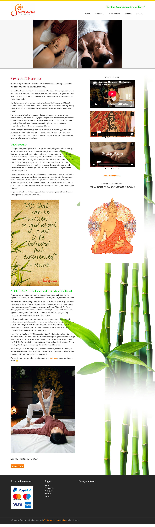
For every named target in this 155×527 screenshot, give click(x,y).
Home (87, 13)
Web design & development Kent (55, 520)
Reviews (128, 13)
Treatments (100, 13)
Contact (140, 13)
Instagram (53, 358)
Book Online (114, 13)
